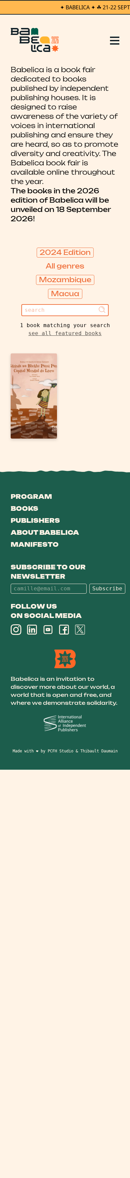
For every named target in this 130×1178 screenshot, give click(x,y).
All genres (65, 266)
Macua (65, 294)
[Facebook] (64, 629)
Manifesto (35, 544)
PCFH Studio (60, 751)
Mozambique (65, 280)
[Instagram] (16, 629)
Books (24, 508)
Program (31, 496)
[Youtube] (48, 629)
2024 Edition (65, 252)
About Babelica (45, 532)
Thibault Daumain (99, 751)
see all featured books (65, 333)
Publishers (35, 520)
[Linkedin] (32, 629)
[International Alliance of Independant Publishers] (65, 723)
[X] (80, 629)
